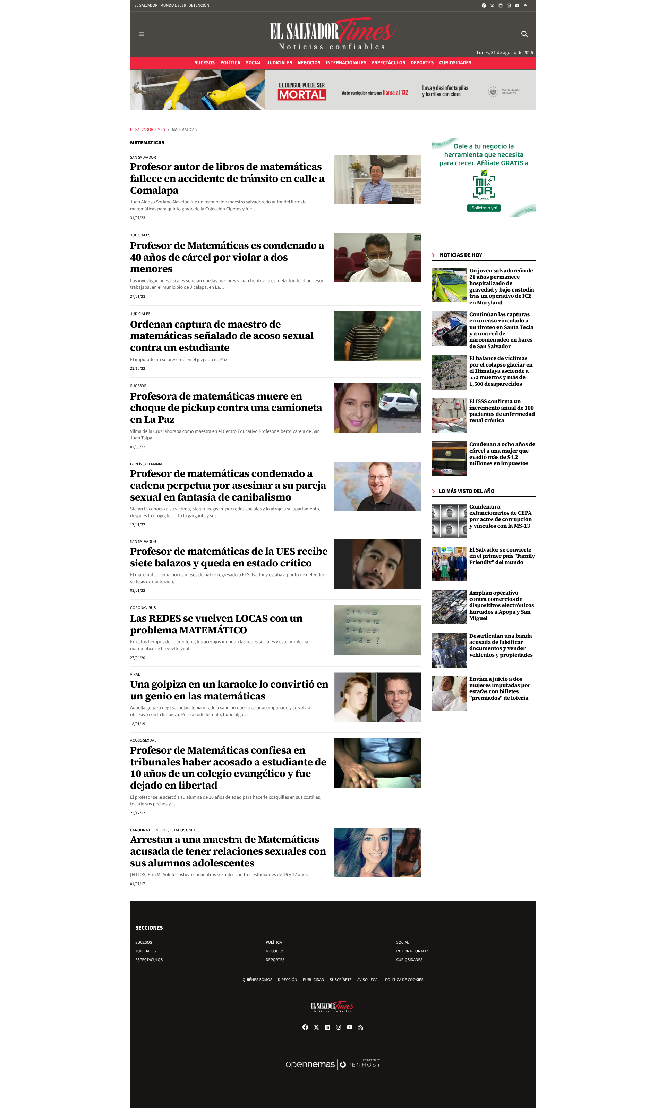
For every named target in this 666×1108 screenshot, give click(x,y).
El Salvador (145, 5)
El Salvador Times (147, 130)
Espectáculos (149, 960)
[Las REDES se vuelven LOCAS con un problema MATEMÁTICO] (377, 630)
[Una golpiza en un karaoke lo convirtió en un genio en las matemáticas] (377, 697)
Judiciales (145, 951)
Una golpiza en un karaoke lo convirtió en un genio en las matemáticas (229, 690)
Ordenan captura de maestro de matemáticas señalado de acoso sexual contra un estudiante (222, 335)
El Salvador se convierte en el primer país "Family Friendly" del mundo (502, 556)
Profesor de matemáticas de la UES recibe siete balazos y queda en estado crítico (228, 557)
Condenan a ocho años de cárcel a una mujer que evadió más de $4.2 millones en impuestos (502, 453)
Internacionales (412, 951)
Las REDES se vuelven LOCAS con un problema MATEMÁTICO (216, 624)
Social (402, 943)
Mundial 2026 (173, 5)
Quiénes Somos (257, 980)
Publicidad (313, 980)
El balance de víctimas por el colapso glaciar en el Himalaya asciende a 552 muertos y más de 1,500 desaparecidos (501, 371)
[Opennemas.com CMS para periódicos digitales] (333, 1072)
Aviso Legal (368, 980)
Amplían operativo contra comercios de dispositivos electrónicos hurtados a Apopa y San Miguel (501, 605)
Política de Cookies (404, 980)
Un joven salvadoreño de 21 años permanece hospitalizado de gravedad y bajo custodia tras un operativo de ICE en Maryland (501, 287)
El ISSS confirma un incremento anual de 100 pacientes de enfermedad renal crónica (502, 410)
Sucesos (143, 943)
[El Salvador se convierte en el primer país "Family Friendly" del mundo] (449, 564)
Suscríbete (341, 980)
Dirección (287, 980)
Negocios (275, 951)
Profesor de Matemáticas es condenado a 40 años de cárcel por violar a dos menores (227, 257)
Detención (198, 5)
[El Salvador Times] (333, 34)
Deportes (275, 960)
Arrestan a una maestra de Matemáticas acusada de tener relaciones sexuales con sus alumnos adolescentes (228, 851)
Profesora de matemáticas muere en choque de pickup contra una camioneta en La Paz (226, 407)
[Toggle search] (524, 34)
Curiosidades (409, 960)
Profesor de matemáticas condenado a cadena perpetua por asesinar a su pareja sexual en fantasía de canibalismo (228, 485)
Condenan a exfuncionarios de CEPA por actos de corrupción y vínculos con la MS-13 (500, 516)
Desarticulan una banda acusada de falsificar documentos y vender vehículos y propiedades (501, 645)
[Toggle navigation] (141, 34)
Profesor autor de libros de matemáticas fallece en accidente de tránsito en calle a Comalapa (227, 178)
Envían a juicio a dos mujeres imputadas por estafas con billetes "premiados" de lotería (499, 688)
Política (274, 943)
